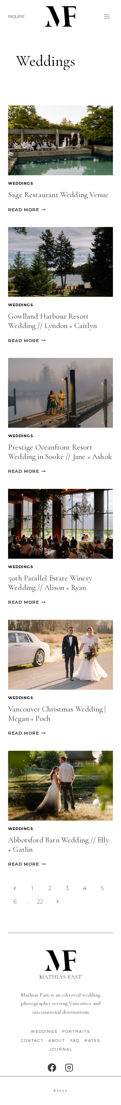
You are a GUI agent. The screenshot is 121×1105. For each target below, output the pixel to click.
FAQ (75, 1041)
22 (40, 902)
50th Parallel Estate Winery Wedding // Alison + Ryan (50, 582)
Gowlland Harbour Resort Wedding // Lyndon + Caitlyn (52, 321)
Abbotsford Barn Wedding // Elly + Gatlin (58, 844)
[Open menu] (106, 16)
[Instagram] (69, 1067)
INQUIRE (16, 16)
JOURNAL (60, 1049)
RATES (92, 1041)
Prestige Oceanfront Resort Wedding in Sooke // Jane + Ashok (60, 452)
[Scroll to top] (115, 1096)
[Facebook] (52, 1067)
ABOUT (56, 1041)
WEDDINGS (44, 1031)
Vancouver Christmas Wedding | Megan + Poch (57, 713)
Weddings (20, 183)
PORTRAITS (76, 1031)
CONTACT (32, 1041)
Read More (27, 209)
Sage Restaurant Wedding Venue (58, 194)
